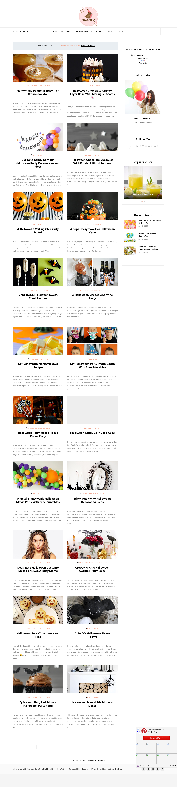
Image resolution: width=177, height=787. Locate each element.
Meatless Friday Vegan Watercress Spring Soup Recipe (148, 249)
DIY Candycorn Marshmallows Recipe (38, 365)
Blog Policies (81, 769)
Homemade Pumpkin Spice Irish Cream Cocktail (38, 92)
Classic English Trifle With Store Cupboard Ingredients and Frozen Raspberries (142, 191)
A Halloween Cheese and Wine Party (92, 297)
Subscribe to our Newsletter (112, 769)
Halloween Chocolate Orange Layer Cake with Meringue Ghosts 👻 (92, 94)
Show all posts (88, 46)
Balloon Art (39, 155)
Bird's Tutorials (93, 224)
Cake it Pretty (93, 86)
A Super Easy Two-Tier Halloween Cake (92, 231)
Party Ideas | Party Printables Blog (38, 769)
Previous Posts (26, 747)
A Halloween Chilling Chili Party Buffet (38, 231)
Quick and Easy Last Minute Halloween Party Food (38, 704)
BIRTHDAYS (65, 31)
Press (94, 769)
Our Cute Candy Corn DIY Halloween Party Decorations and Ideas (38, 163)
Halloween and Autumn (38, 86)
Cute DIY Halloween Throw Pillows (92, 635)
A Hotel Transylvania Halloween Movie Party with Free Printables (38, 500)
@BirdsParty (99, 761)
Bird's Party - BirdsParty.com (66, 769)
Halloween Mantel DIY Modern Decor (92, 704)
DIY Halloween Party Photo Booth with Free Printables (92, 365)
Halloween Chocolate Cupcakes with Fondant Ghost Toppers (92, 161)
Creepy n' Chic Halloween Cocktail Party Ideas (92, 569)
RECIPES (99, 31)
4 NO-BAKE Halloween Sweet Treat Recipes (38, 297)
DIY (109, 31)
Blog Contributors (38, 359)
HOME (55, 31)
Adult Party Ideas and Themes (93, 290)
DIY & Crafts (93, 628)
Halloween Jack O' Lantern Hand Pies (38, 635)
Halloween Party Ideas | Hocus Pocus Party (38, 434)
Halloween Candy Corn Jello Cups (92, 432)
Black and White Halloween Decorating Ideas (92, 500)
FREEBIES (119, 31)
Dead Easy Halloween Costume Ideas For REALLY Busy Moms (38, 569)
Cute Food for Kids (39, 290)
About (89, 769)
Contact (99, 769)
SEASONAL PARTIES (82, 31)
